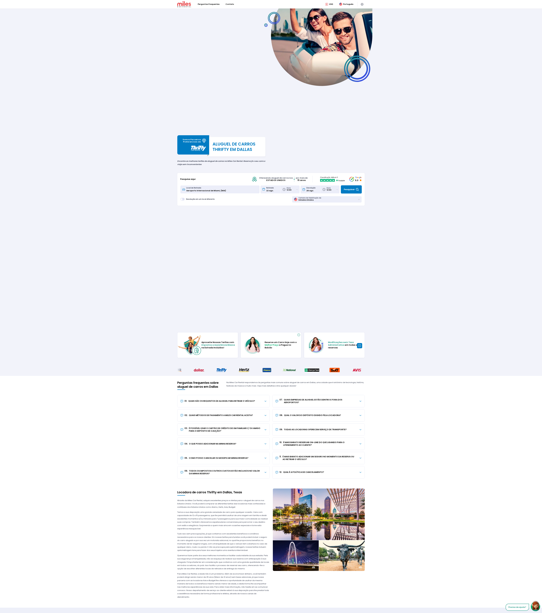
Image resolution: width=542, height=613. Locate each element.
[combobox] (222, 189)
